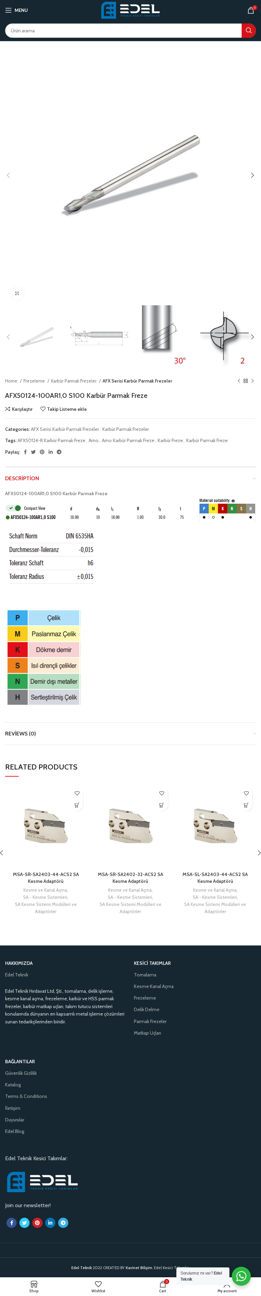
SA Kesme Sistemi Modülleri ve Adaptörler (46, 908)
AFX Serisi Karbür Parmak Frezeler (137, 381)
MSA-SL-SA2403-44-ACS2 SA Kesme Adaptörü (215, 877)
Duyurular (14, 1120)
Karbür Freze (170, 440)
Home (11, 381)
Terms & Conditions (26, 1096)
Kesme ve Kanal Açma (45, 890)
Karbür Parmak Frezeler (74, 381)
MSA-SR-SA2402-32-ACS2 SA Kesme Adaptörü (130, 877)
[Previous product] (239, 380)
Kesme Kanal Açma (154, 986)
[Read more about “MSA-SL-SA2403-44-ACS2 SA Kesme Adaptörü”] (247, 805)
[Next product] (252, 380)
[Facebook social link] (25, 452)
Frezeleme (34, 381)
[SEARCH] (249, 30)
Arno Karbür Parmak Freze (128, 440)
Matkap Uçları (147, 1033)
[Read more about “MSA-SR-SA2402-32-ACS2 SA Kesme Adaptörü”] (162, 805)
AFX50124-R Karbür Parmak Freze (51, 440)
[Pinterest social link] (42, 452)
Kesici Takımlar (152, 963)
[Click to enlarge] (17, 293)
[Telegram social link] (59, 452)
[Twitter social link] (33, 452)
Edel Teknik (16, 975)
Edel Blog (14, 1131)
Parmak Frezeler (150, 1021)
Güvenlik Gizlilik (21, 1073)
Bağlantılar (20, 1061)
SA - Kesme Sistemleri (45, 897)
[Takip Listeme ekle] (77, 793)
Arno (94, 440)
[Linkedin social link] (51, 452)
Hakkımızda (19, 963)
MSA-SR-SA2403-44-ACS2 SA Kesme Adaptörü (46, 877)
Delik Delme (146, 1009)
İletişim (12, 1108)
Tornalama (145, 975)
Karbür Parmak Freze (207, 440)
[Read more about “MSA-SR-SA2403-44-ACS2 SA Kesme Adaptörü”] (77, 805)
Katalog (13, 1085)
